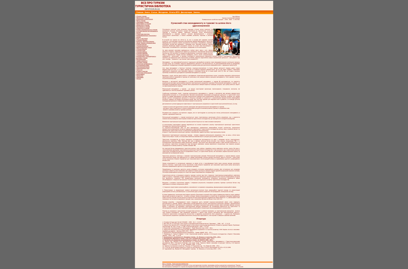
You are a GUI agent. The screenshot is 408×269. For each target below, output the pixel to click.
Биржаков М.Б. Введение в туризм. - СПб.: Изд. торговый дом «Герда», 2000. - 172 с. (189, 238)
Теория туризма (142, 16)
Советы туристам (142, 71)
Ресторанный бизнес (143, 67)
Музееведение (141, 59)
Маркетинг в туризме (143, 25)
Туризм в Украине (142, 40)
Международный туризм (144, 47)
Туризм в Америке (142, 53)
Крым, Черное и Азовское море (146, 43)
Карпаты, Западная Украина (145, 41)
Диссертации (186, 12)
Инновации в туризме (143, 26)
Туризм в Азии (141, 50)
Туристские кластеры (143, 34)
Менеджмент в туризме (144, 23)
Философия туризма (143, 17)
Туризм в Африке (142, 52)
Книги (147, 12)
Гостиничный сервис (143, 65)
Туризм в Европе (142, 49)
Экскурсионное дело (143, 68)
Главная (139, 12)
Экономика (140, 77)
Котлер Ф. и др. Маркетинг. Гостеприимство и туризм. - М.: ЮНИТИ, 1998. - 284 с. (189, 240)
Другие (139, 78)
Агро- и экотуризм (142, 38)
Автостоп (139, 70)
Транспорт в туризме (143, 28)
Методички (163, 12)
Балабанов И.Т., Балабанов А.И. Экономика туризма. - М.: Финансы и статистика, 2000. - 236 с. (192, 237)
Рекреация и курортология (145, 19)
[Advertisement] (234, 5)
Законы (196, 12)
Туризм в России (142, 44)
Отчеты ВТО (174, 12)
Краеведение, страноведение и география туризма (146, 57)
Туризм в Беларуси (142, 46)
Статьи (154, 12)
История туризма (142, 62)
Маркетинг (140, 76)
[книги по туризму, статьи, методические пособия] (153, 10)
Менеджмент (141, 74)
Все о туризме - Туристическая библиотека (175, 264)
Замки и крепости (142, 61)
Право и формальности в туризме (147, 29)
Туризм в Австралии (143, 55)
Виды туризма (141, 20)
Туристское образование (144, 73)
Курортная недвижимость (144, 64)
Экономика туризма (143, 22)
